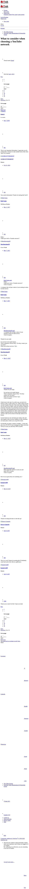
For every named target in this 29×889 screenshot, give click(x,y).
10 (4, 93)
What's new (6, 13)
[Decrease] (8, 87)
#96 (5, 385)
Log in (2, 25)
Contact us (6, 817)
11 (4, 94)
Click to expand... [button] (8, 284)
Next (2, 98)
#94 (5, 277)
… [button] (4, 81)
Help (5, 822)
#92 (5, 192)
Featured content (8, 14)
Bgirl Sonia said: (8, 280)
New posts (6, 11)
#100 (5, 601)
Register (3, 28)
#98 (5, 516)
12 (4, 96)
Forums (5, 10)
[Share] (15, 134)
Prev (2, 76)
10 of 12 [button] (8, 100)
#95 (5, 328)
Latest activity (21, 14)
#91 (5, 147)
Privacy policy (7, 820)
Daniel (12, 60)
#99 (5, 557)
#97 (5, 465)
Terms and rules (7, 819)
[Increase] (7, 87)
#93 (5, 234)
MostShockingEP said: (9, 330)
